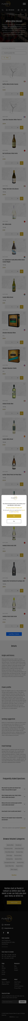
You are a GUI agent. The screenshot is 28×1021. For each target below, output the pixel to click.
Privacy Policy (15, 511)
